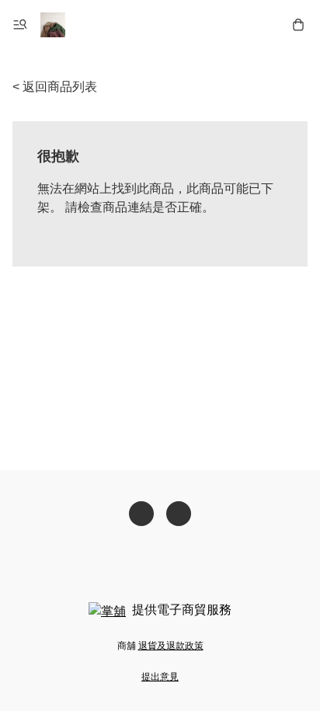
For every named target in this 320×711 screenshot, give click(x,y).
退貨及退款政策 (170, 645)
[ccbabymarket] (52, 24)
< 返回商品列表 (54, 86)
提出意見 (160, 676)
